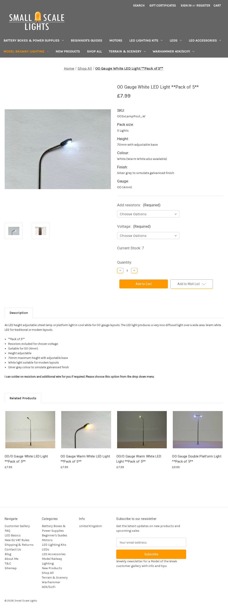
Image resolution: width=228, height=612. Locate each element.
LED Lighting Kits (143, 40)
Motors (115, 40)
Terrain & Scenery (125, 51)
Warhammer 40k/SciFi (171, 51)
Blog (8, 554)
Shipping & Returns (19, 545)
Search (139, 5)
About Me (11, 559)
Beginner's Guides (86, 40)
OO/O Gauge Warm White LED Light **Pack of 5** (138, 458)
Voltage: (134, 226)
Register (203, 5)
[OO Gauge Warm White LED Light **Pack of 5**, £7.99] (86, 430)
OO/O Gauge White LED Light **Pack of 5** (26, 458)
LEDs (173, 40)
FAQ (7, 531)
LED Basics (13, 535)
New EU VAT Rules (17, 540)
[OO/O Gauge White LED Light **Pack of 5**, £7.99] (30, 430)
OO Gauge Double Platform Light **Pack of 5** (196, 458)
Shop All (94, 51)
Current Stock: (130, 248)
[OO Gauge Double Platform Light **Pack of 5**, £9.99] (198, 430)
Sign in (186, 5)
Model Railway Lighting (24, 51)
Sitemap (11, 568)
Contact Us (13, 549)
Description (19, 313)
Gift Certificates (162, 5)
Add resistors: (139, 205)
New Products (68, 51)
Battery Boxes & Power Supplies (31, 40)
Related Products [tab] (23, 398)
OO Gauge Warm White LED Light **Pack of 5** (85, 458)
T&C (8, 563)
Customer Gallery (17, 526)
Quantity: (124, 262)
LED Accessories (203, 40)
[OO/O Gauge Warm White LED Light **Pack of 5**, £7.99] (142, 430)
